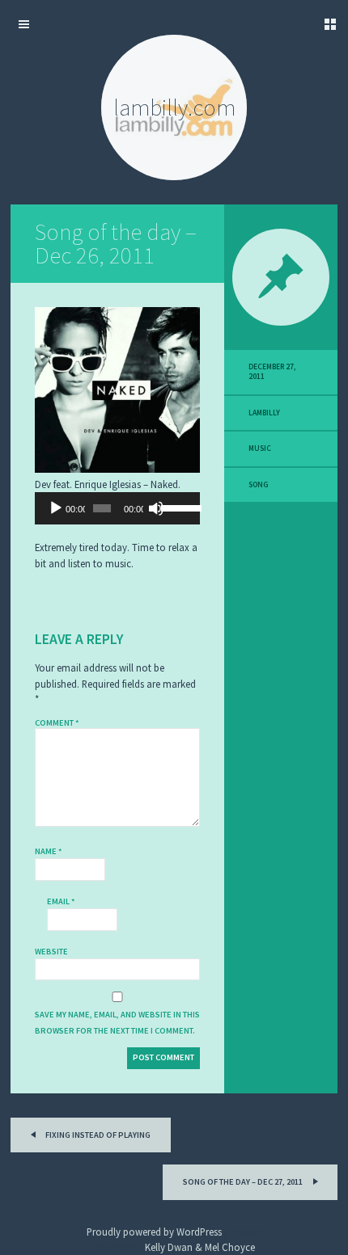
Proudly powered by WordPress (154, 1231)
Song (258, 485)
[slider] (176, 506)
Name (48, 851)
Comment (57, 723)
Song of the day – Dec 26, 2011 (116, 243)
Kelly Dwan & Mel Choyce (200, 1246)
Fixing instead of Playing (97, 1135)
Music (259, 448)
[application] (117, 508)
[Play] (56, 508)
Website (51, 951)
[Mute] (156, 508)
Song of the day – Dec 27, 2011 (243, 1182)
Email (61, 901)
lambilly (264, 413)
